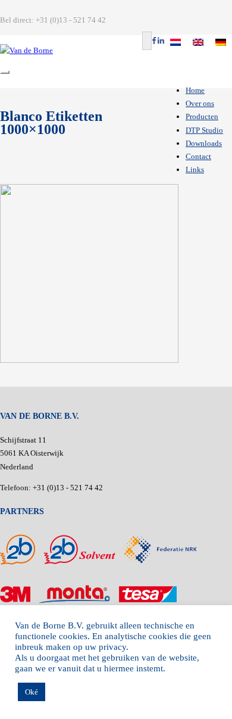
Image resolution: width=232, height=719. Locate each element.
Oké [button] (31, 691)
